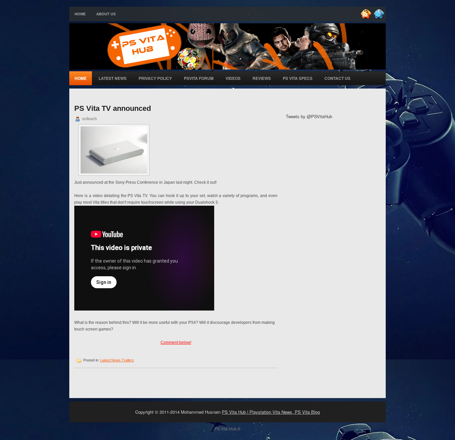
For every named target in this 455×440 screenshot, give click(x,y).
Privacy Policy (155, 78)
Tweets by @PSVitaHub (309, 116)
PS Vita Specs (297, 78)
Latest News (113, 78)
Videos (233, 78)
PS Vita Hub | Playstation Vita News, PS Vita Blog (271, 412)
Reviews (261, 78)
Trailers (128, 360)
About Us (106, 14)
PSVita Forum (199, 78)
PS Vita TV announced (112, 108)
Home (80, 14)
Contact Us (337, 78)
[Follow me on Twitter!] (380, 17)
